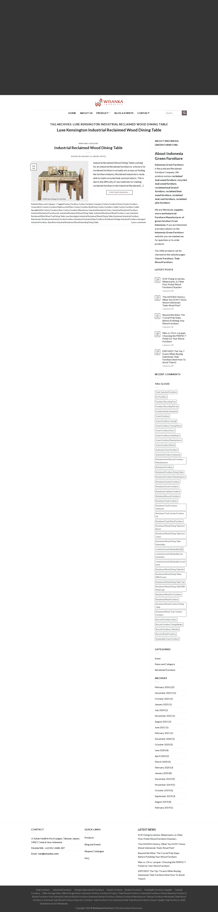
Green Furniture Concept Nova (168, 426)
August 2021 (161, 721)
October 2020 (162, 744)
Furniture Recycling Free (166, 402)
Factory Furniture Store (53, 210)
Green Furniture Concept (166, 421)
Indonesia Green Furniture (167, 450)
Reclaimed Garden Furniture (167, 482)
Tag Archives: (109, 124)
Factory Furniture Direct (112, 204)
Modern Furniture (133, 890)
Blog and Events (93, 844)
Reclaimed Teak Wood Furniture (169, 521)
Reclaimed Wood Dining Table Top (170, 582)
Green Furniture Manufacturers (169, 440)
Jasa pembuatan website (132, 903)
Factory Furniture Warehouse (75, 210)
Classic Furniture (114, 890)
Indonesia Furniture (150, 893)
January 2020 (161, 773)
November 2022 (163, 715)
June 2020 (160, 750)
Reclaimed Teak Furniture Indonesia (166, 507)
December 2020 (163, 738)
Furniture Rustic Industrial (166, 411)
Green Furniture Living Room (167, 435)
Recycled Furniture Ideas (166, 619)
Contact (143, 113)
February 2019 (162, 807)
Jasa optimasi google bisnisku (82, 903)
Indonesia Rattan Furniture (102, 896)
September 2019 (163, 796)
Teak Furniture (43, 890)
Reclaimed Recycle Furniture (167, 496)
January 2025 (161, 704)
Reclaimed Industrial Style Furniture (89, 219)
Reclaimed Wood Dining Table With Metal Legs (170, 588)
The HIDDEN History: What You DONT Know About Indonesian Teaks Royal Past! (174, 301)
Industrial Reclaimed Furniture (124, 210)
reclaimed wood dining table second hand (171, 563)
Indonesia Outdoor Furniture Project (99, 893)
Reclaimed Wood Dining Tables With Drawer (169, 575)
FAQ (87, 858)
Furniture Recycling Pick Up (167, 406)
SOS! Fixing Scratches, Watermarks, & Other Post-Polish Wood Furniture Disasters (173, 283)
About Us (86, 113)
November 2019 (163, 784)
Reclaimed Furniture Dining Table (169, 472)
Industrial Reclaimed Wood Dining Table (88, 147)
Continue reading (119, 192)
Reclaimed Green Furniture (167, 486)
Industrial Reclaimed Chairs (100, 210)
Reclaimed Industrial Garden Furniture (58, 219)
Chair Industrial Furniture (166, 392)
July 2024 (160, 710)
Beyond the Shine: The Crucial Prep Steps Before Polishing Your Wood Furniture (173, 319)
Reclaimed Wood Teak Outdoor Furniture (169, 613)
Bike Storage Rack (71, 893)
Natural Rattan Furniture (76, 896)
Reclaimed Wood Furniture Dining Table (170, 605)
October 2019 (162, 790)
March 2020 (161, 761)
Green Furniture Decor (165, 430)
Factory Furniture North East (85, 207)
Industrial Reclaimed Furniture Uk (45, 213)
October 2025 (162, 698)
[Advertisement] (89, 47)
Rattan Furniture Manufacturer (131, 896)
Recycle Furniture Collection (167, 629)
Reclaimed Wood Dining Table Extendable (168, 542)
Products (89, 837)
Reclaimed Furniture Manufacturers (170, 477)
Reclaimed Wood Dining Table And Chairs (170, 535)
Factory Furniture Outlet (108, 207)
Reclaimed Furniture (164, 467)
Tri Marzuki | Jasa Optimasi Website (162, 903)
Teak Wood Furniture (129, 893)
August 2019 (161, 801)
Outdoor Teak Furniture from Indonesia (103, 900)
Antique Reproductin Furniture (89, 890)
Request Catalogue (94, 851)
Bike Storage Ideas (52, 893)
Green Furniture (162, 416)
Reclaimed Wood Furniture (167, 599)
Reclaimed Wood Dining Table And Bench (170, 527)
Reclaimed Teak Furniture (166, 501)
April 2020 (160, 756)
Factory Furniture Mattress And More (58, 207)
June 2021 (160, 727)
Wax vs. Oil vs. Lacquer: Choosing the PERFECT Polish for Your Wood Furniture (174, 337)
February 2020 (162, 767)
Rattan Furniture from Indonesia (47, 896)
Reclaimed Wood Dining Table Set (170, 569)
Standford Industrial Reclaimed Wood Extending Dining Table (73, 222)
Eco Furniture (161, 397)
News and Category (88, 143)
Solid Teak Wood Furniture (136, 900)
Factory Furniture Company (90, 204)
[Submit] (184, 113)
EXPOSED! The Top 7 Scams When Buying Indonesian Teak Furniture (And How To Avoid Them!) (174, 357)
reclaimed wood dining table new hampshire (169, 555)
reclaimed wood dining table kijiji (169, 549)
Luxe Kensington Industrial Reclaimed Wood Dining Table (109, 129)
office (103, 156)
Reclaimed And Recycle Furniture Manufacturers (169, 460)
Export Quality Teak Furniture (165, 900)
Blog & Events (123, 113)
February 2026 (162, 687)
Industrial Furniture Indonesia (168, 455)
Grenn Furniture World (165, 445)
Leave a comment (138, 222)
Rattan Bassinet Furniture (173, 893)
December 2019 (163, 778)
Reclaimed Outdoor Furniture (168, 491)
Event (158, 658)
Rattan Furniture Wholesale (160, 896)
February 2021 (162, 733)
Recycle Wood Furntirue (166, 634)
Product (102, 113)
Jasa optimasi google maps (108, 903)
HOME (72, 113)
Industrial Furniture (62, 890)
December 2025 (163, 692)
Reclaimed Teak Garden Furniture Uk (170, 515)
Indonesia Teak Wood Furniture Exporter (63, 900)
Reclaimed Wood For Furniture (168, 594)
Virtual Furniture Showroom (128, 908)
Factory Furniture (71, 204)
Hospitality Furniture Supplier (158, 890)
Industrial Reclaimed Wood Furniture (109, 213)
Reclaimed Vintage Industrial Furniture (121, 219)
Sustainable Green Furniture (167, 639)
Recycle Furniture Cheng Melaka (169, 624)
